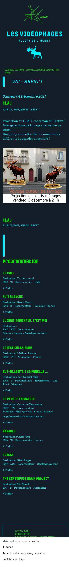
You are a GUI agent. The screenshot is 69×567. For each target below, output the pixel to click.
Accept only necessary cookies (24, 553)
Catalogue (22, 531)
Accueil (9, 70)
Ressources (22, 534)
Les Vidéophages (34, 33)
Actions (19, 70)
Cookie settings (14, 559)
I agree (8, 547)
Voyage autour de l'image (40, 70)
